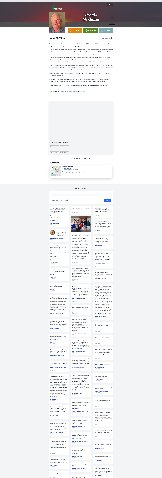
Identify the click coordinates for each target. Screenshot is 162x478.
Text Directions (74, 174)
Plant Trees (99, 174)
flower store (83, 91)
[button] (56, 169)
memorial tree (64, 91)
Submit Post (107, 200)
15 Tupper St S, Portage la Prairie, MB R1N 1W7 (74, 172)
